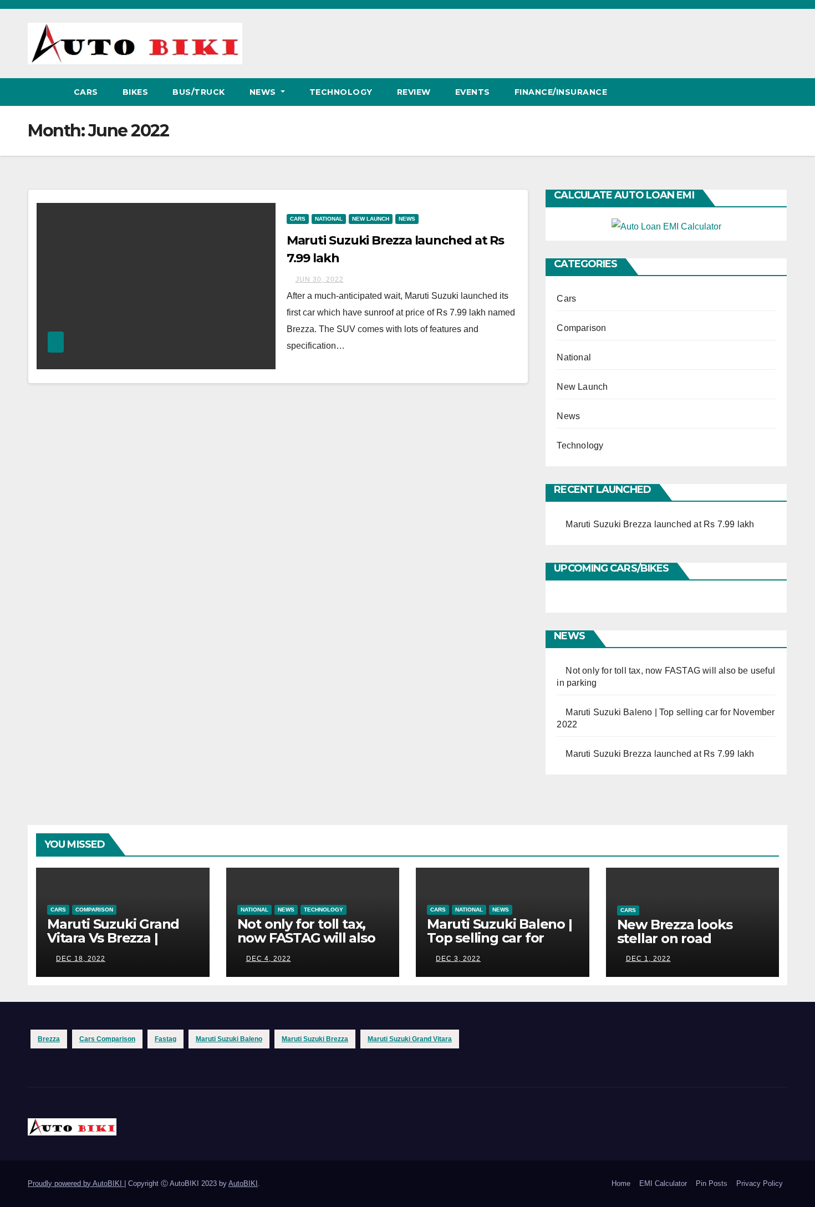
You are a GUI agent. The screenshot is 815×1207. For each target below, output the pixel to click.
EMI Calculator (663, 1183)
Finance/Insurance (561, 92)
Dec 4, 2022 (268, 958)
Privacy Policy (759, 1183)
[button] (779, 91)
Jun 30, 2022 (320, 279)
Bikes (136, 92)
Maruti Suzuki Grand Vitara (410, 1039)
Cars (86, 92)
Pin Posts (711, 1183)
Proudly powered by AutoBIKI (76, 1183)
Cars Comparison (107, 1039)
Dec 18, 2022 (80, 958)
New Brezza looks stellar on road (674, 931)
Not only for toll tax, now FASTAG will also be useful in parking (306, 938)
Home (621, 1183)
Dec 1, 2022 (648, 958)
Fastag (165, 1039)
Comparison (581, 328)
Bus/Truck (198, 92)
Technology (341, 92)
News (264, 92)
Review (414, 92)
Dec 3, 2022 (458, 958)
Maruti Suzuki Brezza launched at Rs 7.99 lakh (660, 524)
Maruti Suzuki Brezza (315, 1039)
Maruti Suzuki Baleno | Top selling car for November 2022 (499, 938)
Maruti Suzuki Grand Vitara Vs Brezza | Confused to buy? (113, 938)
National (329, 219)
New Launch (370, 219)
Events (472, 92)
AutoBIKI (243, 1183)
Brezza (49, 1039)
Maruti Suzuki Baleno (229, 1039)
